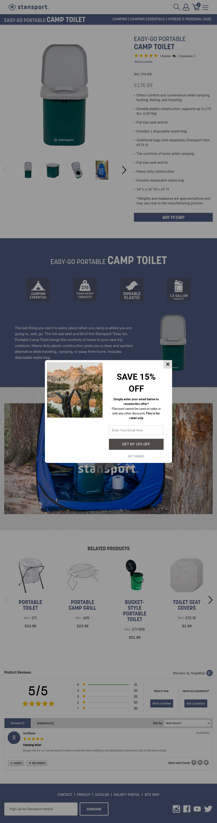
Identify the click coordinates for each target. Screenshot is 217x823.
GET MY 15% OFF (136, 444)
